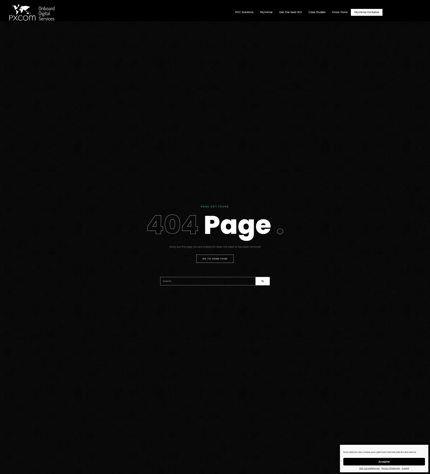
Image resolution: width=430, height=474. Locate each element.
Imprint (405, 468)
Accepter (384, 461)
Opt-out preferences (369, 468)
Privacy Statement (390, 468)
